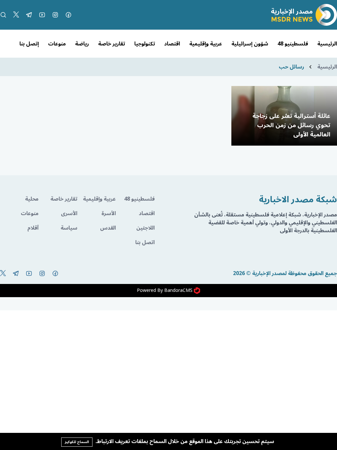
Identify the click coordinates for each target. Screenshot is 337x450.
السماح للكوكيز (77, 442)
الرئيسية (327, 44)
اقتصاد (172, 44)
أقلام (33, 228)
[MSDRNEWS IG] (55, 15)
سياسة (69, 228)
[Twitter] (16, 15)
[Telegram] (29, 15)
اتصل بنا (144, 242)
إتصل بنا (29, 44)
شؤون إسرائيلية (249, 44)
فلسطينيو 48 (292, 44)
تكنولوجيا (144, 44)
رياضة (82, 44)
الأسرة (108, 213)
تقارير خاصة (111, 44)
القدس (108, 228)
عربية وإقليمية (205, 44)
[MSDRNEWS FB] (68, 15)
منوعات (57, 44)
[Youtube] (42, 15)
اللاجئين (145, 228)
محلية (32, 199)
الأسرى (69, 213)
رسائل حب (291, 67)
